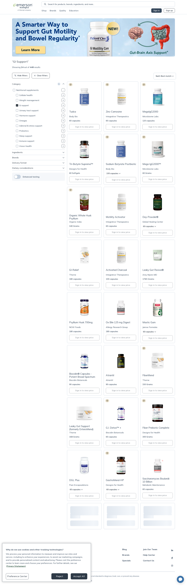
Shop (44, 10)
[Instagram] (172, 565)
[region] (46, 562)
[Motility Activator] (121, 212)
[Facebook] (172, 558)
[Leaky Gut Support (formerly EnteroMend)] (84, 423)
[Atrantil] (121, 370)
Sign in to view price (84, 127)
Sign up (169, 10)
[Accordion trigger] (63, 90)
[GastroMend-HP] (121, 475)
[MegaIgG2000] (157, 107)
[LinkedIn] (172, 550)
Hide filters (22, 75)
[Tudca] (84, 107)
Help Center (149, 555)
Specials (126, 560)
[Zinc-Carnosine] (121, 107)
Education (73, 10)
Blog (124, 549)
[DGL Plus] (84, 475)
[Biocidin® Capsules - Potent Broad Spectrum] (84, 370)
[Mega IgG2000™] (157, 159)
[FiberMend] (157, 370)
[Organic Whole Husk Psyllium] (84, 212)
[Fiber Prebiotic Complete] (157, 423)
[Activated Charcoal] (121, 265)
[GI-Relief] (84, 265)
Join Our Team (150, 549)
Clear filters (42, 75)
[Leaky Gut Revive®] (157, 265)
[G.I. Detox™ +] (121, 423)
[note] (71, 84)
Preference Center (17, 576)
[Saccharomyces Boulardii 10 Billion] (157, 475)
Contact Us (148, 560)
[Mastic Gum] (157, 317)
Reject (59, 576)
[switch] (17, 177)
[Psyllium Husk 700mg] (84, 317)
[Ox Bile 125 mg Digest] (121, 317)
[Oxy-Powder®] (157, 212)
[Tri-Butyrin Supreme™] (84, 159)
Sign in (156, 10)
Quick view (86, 103)
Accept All (79, 576)
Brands (53, 10)
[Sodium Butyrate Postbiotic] (121, 159)
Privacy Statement (16, 566)
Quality (62, 10)
